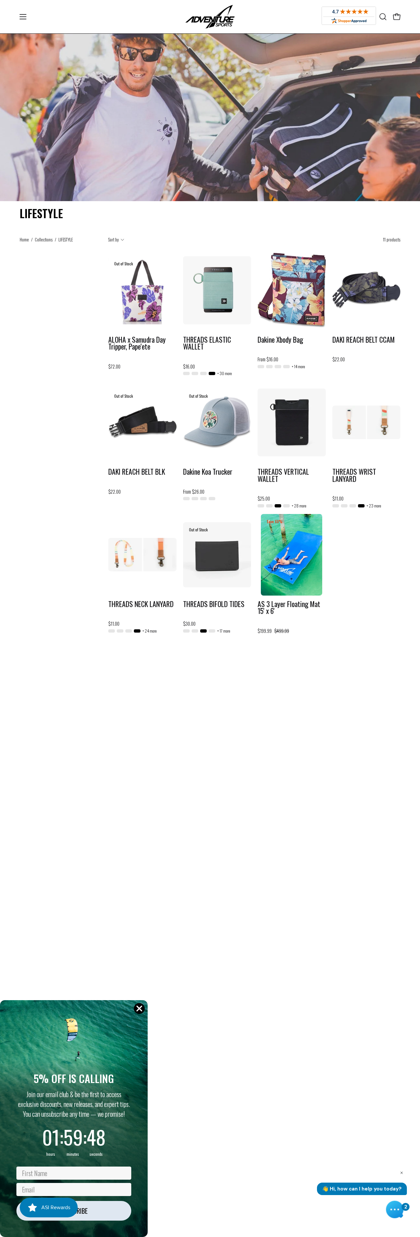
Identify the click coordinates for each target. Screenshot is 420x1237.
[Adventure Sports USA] (210, 17)
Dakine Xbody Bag (280, 339)
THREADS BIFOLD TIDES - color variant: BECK (195, 631)
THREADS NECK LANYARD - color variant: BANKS (128, 631)
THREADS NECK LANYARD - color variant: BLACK (137, 631)
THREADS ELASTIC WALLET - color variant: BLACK (212, 373)
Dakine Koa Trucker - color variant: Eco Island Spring (195, 498)
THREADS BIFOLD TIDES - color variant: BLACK (203, 631)
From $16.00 (268, 359)
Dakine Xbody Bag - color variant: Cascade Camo (278, 366)
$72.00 (114, 366)
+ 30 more (224, 373)
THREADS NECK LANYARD (141, 604)
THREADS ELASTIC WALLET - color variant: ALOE (186, 373)
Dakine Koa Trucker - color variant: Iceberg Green (203, 498)
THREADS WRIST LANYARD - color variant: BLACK (361, 505)
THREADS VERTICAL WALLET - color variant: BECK (269, 505)
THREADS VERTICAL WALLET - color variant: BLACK (278, 505)
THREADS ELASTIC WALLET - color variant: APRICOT (195, 373)
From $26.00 (193, 491)
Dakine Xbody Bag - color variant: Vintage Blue (269, 366)
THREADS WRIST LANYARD (354, 475)
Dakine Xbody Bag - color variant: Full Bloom (261, 366)
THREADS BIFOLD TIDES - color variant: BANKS (186, 631)
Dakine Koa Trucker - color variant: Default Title (212, 498)
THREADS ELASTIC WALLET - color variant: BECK (203, 373)
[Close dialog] (139, 1008)
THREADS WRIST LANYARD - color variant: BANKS (352, 505)
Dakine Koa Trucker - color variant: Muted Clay (186, 498)
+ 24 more (149, 631)
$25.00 (264, 498)
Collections (43, 240)
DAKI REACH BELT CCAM (363, 339)
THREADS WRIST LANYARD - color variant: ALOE (335, 505)
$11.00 (338, 498)
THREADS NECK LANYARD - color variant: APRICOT (120, 631)
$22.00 (338, 359)
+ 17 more (223, 631)
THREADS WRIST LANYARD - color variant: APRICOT (344, 505)
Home (24, 240)
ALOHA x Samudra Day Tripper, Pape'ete (137, 343)
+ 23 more (374, 505)
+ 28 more (299, 505)
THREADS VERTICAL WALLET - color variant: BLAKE (286, 505)
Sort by (113, 240)
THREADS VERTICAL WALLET (283, 475)
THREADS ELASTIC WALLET (207, 343)
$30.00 (189, 623)
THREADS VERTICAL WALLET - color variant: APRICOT (261, 505)
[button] (383, 17)
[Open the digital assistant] (394, 1209)
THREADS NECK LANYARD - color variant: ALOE (111, 631)
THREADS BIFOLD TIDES (213, 604)
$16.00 (189, 366)
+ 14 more (298, 366)
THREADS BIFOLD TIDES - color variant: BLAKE (212, 631)
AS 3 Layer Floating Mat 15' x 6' (289, 607)
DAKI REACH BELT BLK (136, 471)
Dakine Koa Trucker (207, 471)
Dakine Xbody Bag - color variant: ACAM (286, 366)
